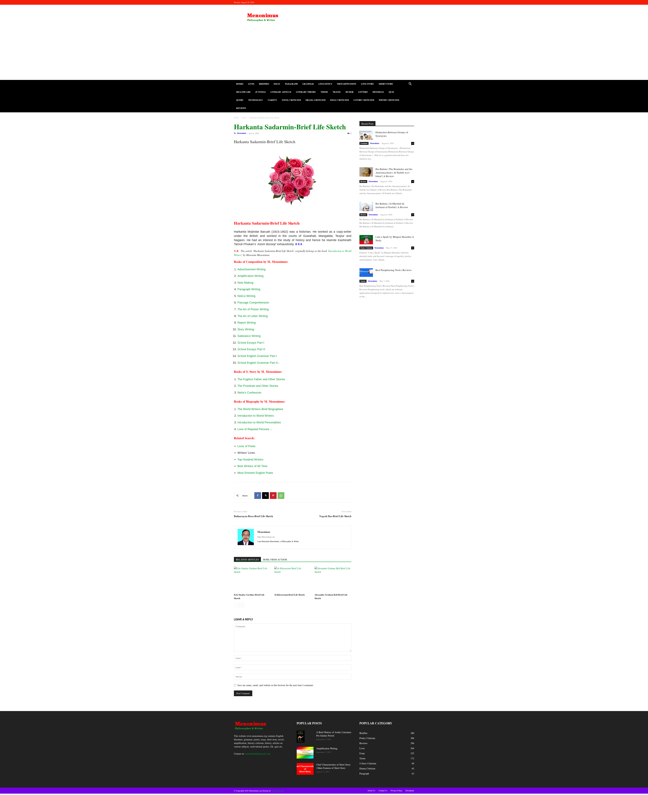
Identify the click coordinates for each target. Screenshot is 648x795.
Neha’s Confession (249, 392)
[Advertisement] (324, 54)
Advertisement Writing (251, 269)
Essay (277, 83)
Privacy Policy (396, 790)
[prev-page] (236, 605)
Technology (255, 100)
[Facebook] (257, 495)
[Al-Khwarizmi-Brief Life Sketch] (292, 579)
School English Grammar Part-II (257, 362)
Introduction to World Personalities (259, 422)
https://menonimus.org (266, 537)
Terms (324, 92)
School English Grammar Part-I (257, 356)
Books (239, 83)
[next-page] (241, 605)
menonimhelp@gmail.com (258, 753)
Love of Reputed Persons (253, 429)
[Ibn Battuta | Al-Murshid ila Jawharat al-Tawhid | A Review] (366, 206)
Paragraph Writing (248, 289)
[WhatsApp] (281, 495)
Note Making (245, 282)
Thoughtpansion (346, 83)
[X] (265, 495)
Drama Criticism (316, 100)
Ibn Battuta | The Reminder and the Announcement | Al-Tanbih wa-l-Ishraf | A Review (393, 172)
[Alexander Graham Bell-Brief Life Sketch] (333, 579)
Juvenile (260, 92)
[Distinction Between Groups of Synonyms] (366, 135)
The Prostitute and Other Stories (257, 385)
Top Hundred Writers (250, 459)
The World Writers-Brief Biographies (260, 409)
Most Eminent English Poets (255, 472)
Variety (272, 100)
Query (240, 100)
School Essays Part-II (251, 349)
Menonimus (241, 133)
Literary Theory (306, 92)
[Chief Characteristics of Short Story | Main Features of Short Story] (305, 769)
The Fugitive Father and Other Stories (261, 379)
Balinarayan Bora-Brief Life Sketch (253, 516)
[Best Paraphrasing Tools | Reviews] (366, 272)
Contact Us (383, 790)
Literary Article (281, 92)
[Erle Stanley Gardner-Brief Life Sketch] (252, 579)
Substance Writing (249, 336)
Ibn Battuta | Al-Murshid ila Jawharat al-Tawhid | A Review (391, 205)
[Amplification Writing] (305, 753)
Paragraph (291, 83)
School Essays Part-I (250, 342)
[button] (410, 84)
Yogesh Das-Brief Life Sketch (335, 516)
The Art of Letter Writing (252, 316)
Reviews (241, 108)
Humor (350, 92)
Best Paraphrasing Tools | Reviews (393, 270)
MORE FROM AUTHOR (275, 559)
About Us (371, 790)
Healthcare (243, 92)
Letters (363, 92)
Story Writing (245, 329)
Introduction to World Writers (255, 415)
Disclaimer (410, 790)
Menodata (378, 92)
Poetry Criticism (389, 100)
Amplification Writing (250, 276)
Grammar (308, 83)
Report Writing (246, 322)
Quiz (391, 92)
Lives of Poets (246, 446)
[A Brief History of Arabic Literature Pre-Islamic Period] (301, 737)
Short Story (386, 83)
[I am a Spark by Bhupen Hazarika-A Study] (366, 239)
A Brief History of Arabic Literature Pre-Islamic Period (333, 734)
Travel (337, 92)
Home (236, 117)
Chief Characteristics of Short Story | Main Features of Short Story (333, 766)
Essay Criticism (339, 100)
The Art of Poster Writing (253, 309)
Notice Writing (246, 296)
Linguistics (325, 83)
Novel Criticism (291, 100)
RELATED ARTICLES (247, 559)
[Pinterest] (273, 495)
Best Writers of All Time (252, 466)
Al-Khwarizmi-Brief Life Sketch (289, 594)
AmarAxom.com (277, 790)
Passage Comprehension (253, 302)
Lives (251, 83)
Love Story (367, 83)
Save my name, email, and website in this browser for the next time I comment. (275, 685)
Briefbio (264, 83)
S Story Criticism (364, 100)
